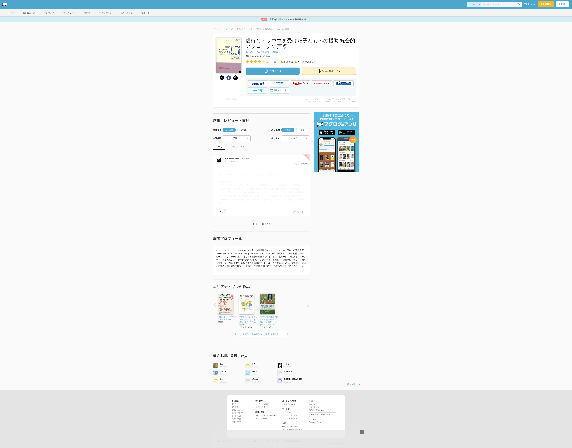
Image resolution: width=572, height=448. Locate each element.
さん (234, 158)
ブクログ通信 (236, 419)
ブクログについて (288, 404)
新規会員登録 (546, 4)
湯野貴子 (276, 52)
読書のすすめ (236, 422)
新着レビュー (236, 410)
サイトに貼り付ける (229, 99)
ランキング (236, 404)
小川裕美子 (266, 52)
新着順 (244, 130)
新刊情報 (235, 407)
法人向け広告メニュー (317, 410)
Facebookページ (315, 422)
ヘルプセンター (315, 407)
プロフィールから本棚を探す (266, 415)
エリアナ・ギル (253, 52)
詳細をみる (298, 211)
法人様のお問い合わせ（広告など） (322, 414)
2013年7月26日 (231, 161)
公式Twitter (313, 419)
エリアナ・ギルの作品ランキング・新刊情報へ (261, 334)
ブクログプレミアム (289, 415)
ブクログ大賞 (236, 416)
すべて (219, 147)
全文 (302, 130)
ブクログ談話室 (237, 413)
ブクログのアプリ (288, 412)
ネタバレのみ (238, 147)
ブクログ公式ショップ (290, 418)
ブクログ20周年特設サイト (292, 429)
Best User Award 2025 (290, 426)
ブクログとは (529, 4)
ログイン (562, 4)
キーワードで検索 (262, 404)
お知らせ (312, 404)
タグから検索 (260, 407)
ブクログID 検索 (261, 418)
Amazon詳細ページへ (331, 71)
